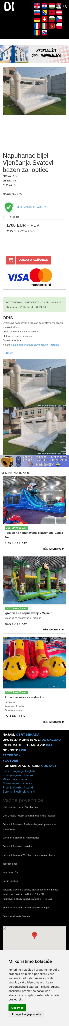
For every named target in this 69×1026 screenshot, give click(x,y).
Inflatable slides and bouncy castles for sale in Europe (30, 889)
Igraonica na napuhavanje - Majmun (28, 613)
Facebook (12, 755)
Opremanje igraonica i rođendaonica (21, 837)
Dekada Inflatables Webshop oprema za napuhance (29, 855)
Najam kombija (10, 881)
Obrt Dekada (27, 734)
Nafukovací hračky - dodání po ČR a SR (23, 894)
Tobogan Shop (10, 863)
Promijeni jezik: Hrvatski (18, 775)
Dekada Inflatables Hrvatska (17, 846)
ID (4, 217)
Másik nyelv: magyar (15, 779)
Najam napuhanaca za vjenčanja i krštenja (35, 344)
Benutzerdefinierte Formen (16, 916)
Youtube (10, 760)
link (22, 750)
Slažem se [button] (17, 1007)
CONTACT (49, 766)
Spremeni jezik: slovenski (19, 791)
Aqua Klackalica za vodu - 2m (24, 697)
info (50, 745)
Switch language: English (19, 771)
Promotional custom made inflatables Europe (26, 907)
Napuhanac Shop (11, 872)
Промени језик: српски (17, 783)
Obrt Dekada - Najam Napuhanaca (20, 807)
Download (51, 739)
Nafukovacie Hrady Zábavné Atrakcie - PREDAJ (27, 899)
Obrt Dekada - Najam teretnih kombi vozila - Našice (29, 815)
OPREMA (8, 353)
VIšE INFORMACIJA (53, 549)
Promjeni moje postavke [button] (26, 1014)
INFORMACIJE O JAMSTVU (31, 207)
